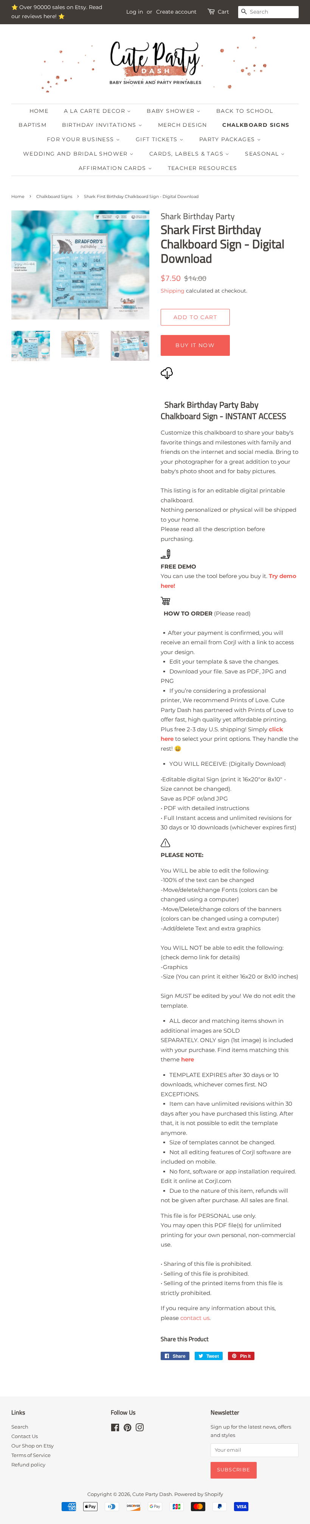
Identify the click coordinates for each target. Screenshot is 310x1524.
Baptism (32, 125)
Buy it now (195, 345)
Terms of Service (31, 1455)
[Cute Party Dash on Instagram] (139, 1429)
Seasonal (263, 153)
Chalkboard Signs (255, 125)
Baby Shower (172, 111)
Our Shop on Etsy (32, 1446)
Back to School (244, 111)
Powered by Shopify (198, 1494)
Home (39, 111)
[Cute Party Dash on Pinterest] (127, 1429)
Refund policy (28, 1465)
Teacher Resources (202, 168)
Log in (134, 11)
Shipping (172, 290)
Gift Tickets (158, 139)
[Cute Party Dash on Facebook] (115, 1429)
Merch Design (182, 125)
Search (19, 1427)
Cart (223, 11)
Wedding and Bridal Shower (76, 153)
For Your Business (81, 139)
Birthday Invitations (100, 125)
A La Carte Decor (95, 111)
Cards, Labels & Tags (187, 153)
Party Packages (228, 139)
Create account (176, 11)
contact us (194, 1317)
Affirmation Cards (113, 168)
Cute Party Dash (152, 1494)
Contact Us (24, 1436)
